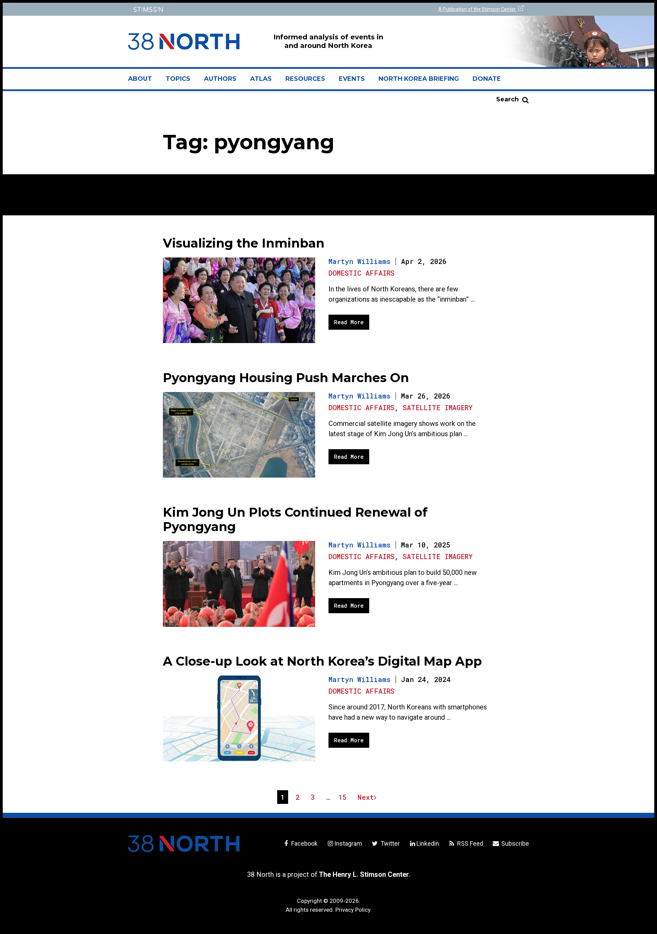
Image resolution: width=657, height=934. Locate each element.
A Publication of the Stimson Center (477, 9)
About (143, 81)
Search (507, 99)
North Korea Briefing (418, 79)
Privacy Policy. (353, 909)
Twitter (389, 843)
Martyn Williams (359, 261)
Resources (305, 79)
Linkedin (427, 843)
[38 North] (184, 843)
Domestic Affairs (361, 272)
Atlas (261, 79)
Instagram (348, 843)
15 (344, 798)
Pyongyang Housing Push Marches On (286, 377)
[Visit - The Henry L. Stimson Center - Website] (226, 9)
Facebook (304, 843)
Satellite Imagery (438, 407)
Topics (178, 79)
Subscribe (514, 843)
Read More (349, 322)
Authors (220, 79)
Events (352, 79)
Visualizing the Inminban (243, 243)
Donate (487, 79)
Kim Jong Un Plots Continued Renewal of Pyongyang (295, 519)
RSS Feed (469, 843)
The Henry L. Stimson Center (364, 874)
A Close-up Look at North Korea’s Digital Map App (322, 661)
